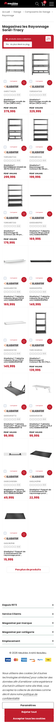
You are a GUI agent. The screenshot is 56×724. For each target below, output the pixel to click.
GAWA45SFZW (35, 415)
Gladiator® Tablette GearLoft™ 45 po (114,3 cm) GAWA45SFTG (15, 426)
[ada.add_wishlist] (24, 82)
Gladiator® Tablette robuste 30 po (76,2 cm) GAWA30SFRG (39, 298)
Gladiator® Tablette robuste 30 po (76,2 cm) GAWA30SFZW (14, 360)
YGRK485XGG (35, 157)
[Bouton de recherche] (37, 4)
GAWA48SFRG (35, 222)
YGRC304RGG (35, 350)
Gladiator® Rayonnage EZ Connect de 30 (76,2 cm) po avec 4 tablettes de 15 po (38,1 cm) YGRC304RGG (40, 360)
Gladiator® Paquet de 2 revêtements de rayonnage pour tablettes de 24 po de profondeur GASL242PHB (40, 491)
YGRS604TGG (35, 91)
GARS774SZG (10, 91)
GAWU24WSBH (10, 481)
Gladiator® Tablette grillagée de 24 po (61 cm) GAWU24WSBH (14, 491)
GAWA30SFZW (10, 350)
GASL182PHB (9, 543)
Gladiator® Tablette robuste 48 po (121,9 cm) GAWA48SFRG (39, 232)
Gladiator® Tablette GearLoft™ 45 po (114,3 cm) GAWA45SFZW (40, 426)
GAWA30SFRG (35, 288)
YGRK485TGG (10, 222)
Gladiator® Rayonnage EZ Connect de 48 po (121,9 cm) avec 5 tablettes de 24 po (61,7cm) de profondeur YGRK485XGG (38, 167)
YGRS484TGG (10, 157)
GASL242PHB (35, 481)
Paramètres (28, 705)
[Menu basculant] (51, 4)
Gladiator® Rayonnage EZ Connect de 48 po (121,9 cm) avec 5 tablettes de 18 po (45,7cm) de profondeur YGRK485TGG (13, 232)
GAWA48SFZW (10, 288)
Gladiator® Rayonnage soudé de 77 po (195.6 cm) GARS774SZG (14, 101)
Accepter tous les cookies (29, 718)
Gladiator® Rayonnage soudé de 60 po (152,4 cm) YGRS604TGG (40, 101)
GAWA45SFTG (10, 415)
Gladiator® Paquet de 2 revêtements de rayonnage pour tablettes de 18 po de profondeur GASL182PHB (14, 553)
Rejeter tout (29, 712)
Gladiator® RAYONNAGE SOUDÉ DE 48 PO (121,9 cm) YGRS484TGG (15, 167)
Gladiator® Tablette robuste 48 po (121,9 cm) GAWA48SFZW (14, 298)
